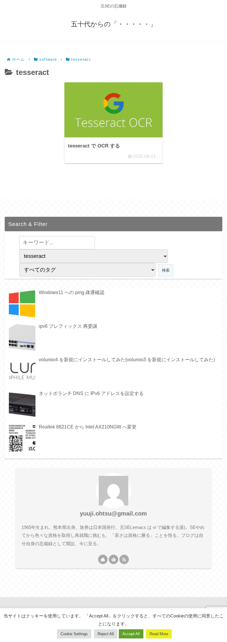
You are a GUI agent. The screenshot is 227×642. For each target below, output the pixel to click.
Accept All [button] (131, 634)
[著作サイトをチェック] (103, 559)
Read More (159, 634)
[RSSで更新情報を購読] (124, 559)
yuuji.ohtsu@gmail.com (113, 513)
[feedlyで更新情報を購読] (113, 559)
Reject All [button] (106, 634)
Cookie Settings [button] (74, 634)
